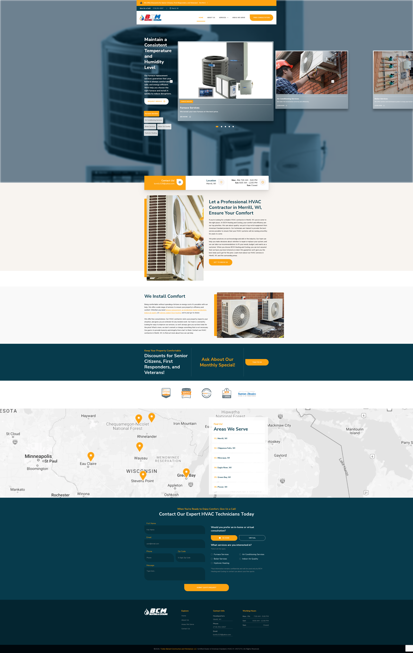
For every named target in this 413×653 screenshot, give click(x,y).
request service (155, 101)
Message (150, 565)
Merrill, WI (175, 8)
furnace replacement (173, 310)
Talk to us (257, 362)
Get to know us (221, 262)
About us (211, 18)
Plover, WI (220, 487)
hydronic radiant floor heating (170, 313)
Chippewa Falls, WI (224, 448)
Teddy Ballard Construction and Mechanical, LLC (178, 649)
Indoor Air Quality (164, 127)
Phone (149, 551)
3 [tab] (225, 126)
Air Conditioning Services (153, 120)
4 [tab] (229, 126)
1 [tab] (217, 126)
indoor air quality (150, 313)
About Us (185, 620)
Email (148, 537)
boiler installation (199, 310)
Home (201, 18)
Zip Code (182, 551)
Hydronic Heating (151, 133)
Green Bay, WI (222, 477)
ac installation (187, 310)
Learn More (280, 105)
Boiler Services (150, 127)
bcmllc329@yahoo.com (164, 183)
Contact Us (185, 629)
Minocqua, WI (222, 458)
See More (184, 117)
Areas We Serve (238, 18)
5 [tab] (233, 126)
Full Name (151, 523)
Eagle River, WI (223, 467)
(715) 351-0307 (158, 8)
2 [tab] (221, 126)
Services (222, 18)
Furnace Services (151, 114)
